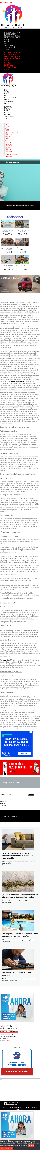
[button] (20, 801)
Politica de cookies (6, 1148)
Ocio (6, 41)
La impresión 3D (6, 660)
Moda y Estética (12, 38)
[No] (14, 1149)
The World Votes (6, 2)
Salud (7, 43)
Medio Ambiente (12, 36)
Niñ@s (7, 40)
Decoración (10, 34)
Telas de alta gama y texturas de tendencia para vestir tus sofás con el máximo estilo (18, 855)
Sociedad (8, 45)
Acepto (31, 1145)
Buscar (2, 794)
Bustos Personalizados (19, 381)
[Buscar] (31, 795)
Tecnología (10, 47)
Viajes (7, 49)
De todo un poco (12, 32)
